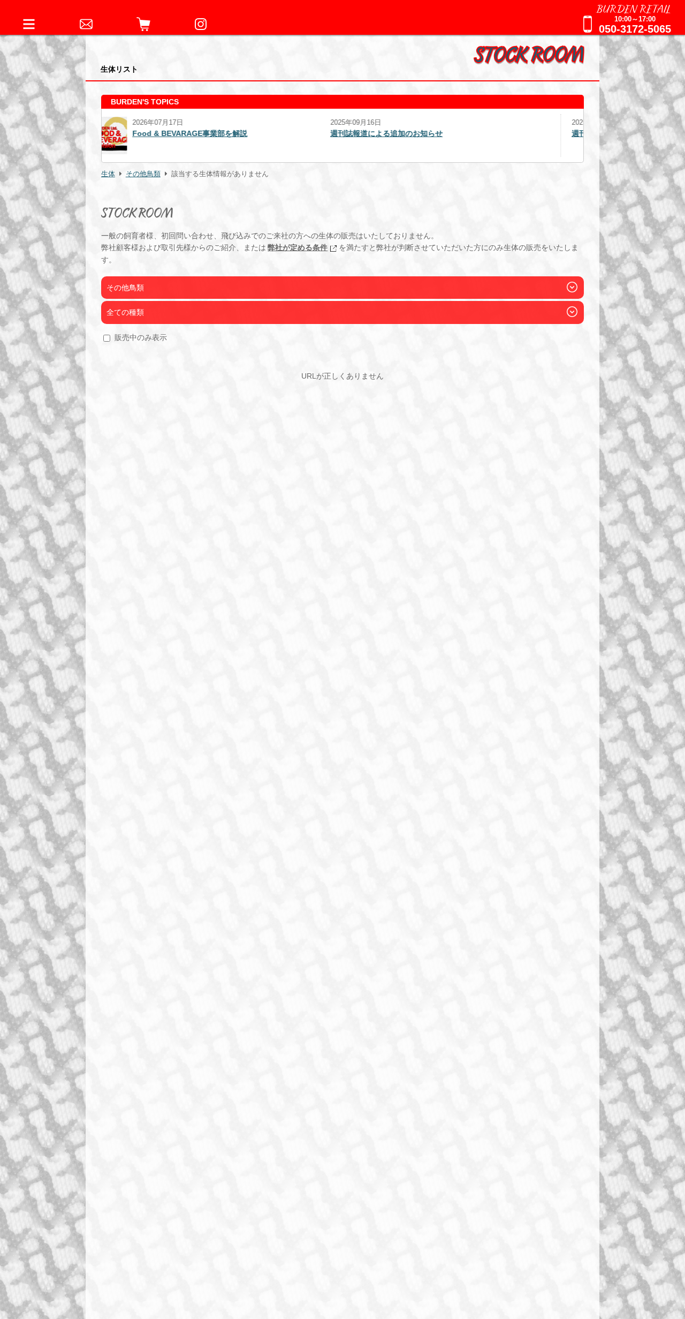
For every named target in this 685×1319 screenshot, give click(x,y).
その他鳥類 (143, 174)
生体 (108, 174)
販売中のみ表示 (141, 337)
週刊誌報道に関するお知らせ (402, 133)
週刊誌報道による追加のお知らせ (168, 133)
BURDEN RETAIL (633, 8)
